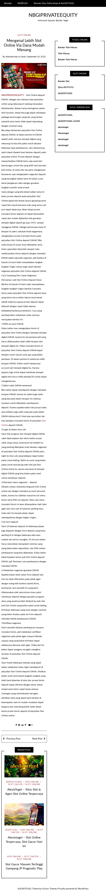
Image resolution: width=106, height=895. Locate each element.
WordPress (83, 889)
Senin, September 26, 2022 (33, 57)
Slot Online (24, 35)
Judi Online (32, 782)
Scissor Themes (49, 889)
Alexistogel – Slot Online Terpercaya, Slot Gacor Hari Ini (24, 842)
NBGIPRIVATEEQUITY (53, 15)
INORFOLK (23, 3)
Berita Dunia (14, 782)
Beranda (7, 3)
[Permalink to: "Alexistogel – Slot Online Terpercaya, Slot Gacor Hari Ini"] (24, 814)
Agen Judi (11, 830)
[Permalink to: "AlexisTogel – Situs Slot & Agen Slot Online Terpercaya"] (24, 766)
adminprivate (12, 57)
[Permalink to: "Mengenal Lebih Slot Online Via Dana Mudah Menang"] (24, 76)
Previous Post (13, 739)
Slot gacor (31, 857)
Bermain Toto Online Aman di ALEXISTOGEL (54, 3)
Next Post (37, 739)
